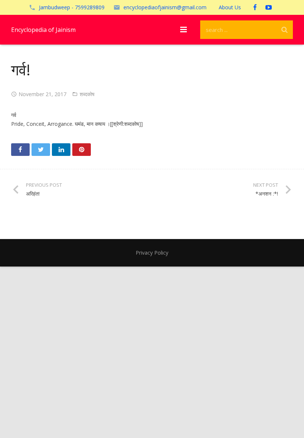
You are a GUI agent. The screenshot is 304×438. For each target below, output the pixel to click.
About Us (230, 7)
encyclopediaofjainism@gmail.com (164, 7)
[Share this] (20, 149)
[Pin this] (81, 149)
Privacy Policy (152, 252)
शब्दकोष (87, 94)
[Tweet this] (41, 149)
